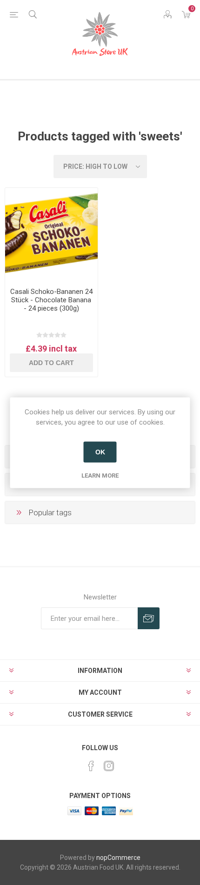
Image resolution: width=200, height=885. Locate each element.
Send (149, 618)
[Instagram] (108, 766)
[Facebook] (91, 766)
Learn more (100, 475)
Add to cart (51, 362)
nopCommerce (118, 857)
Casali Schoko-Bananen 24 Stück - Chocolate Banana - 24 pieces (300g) (51, 300)
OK (100, 452)
